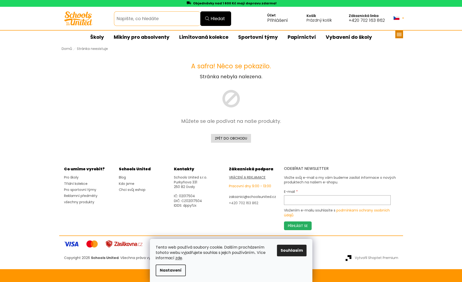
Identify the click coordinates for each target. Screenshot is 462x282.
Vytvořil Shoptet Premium (376, 257)
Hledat (218, 19)
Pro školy (71, 177)
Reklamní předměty (80, 196)
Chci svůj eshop (132, 190)
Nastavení (171, 270)
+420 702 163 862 (367, 20)
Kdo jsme (126, 183)
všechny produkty (79, 202)
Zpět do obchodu (231, 138)
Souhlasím (292, 250)
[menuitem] (97, 37)
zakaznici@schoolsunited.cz (252, 197)
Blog (122, 177)
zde (178, 258)
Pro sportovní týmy (80, 190)
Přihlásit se (298, 225)
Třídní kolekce (76, 183)
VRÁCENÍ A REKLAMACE (247, 177)
